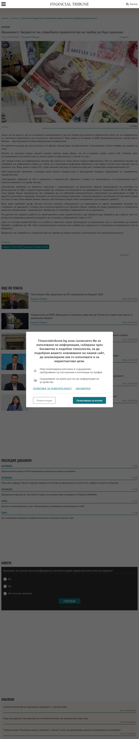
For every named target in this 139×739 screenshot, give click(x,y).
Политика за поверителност (52, 388)
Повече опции (44, 400)
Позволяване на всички (89, 400)
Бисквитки (83, 388)
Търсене (133, 4)
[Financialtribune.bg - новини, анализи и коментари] (69, 4)
